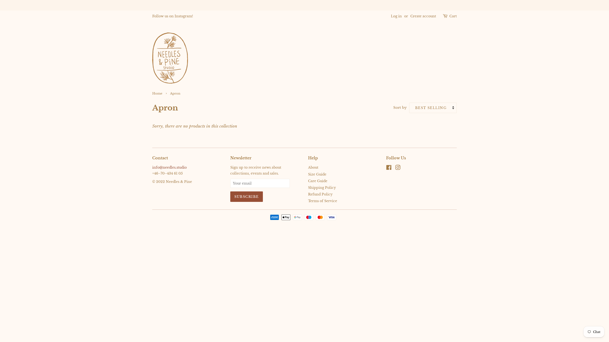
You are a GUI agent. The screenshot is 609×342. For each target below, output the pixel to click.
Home (157, 93)
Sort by (400, 107)
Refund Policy (320, 194)
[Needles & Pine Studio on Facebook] (389, 168)
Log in (396, 16)
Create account (423, 16)
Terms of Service (322, 201)
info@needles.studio (169, 167)
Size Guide (317, 174)
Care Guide (317, 181)
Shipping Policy (322, 187)
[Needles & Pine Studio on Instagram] (397, 168)
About (313, 167)
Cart (453, 16)
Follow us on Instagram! (172, 16)
